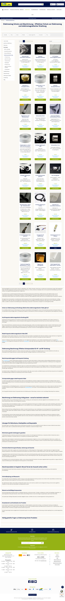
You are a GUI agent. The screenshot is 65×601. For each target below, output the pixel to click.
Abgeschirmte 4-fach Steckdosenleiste (25, 116)
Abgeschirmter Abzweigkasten (40, 265)
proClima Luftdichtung (7, 43)
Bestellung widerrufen (32, 594)
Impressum (57, 556)
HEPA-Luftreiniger (7, 49)
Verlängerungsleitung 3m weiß (40, 146)
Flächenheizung (6, 73)
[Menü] (63, 590)
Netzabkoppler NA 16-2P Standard (55, 235)
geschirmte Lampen (8, 58)
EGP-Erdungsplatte (55, 175)
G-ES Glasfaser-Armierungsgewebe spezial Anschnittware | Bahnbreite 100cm (55, 57)
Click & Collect (57, 564)
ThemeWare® (41, 598)
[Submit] (42, 543)
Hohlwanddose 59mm (40, 115)
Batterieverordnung (57, 561)
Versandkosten (30, 597)
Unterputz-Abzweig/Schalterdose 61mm (40, 57)
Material (23, 34)
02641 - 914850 (40, 557)
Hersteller (5, 34)
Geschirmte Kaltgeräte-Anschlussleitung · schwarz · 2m (55, 116)
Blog (4, 79)
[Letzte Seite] (32, 41)
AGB (40, 547)
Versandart (41, 34)
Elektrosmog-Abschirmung (8, 55)
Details (55, 248)
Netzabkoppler (7, 62)
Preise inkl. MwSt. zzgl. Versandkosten (25, 66)
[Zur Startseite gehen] (6, 4)
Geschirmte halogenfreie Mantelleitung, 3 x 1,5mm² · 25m (25, 265)
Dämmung (5, 45)
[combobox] (29, 4)
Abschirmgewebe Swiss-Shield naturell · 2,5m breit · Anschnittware (55, 265)
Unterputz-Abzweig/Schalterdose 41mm (55, 86)
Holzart (17, 34)
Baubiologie (6, 47)
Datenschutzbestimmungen (25, 547)
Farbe (12, 34)
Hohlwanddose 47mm (55, 145)
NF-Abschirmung (7, 64)
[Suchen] (42, 4)
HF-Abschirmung (7, 57)
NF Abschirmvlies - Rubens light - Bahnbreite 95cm (25, 205)
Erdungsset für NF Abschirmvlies (40, 235)
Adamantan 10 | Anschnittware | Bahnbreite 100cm (55, 205)
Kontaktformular (43, 560)
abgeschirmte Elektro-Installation (8, 67)
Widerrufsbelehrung (57, 559)
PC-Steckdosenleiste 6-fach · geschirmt (25, 235)
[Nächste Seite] (30, 41)
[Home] (2, 9)
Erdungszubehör (7, 69)
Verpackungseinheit (32, 34)
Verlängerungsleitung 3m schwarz (40, 205)
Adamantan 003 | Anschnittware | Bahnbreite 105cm (25, 57)
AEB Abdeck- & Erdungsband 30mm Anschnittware (25, 86)
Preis (47, 34)
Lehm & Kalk (6, 41)
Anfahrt (57, 555)
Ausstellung (6, 77)
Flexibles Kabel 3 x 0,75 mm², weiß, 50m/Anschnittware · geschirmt (40, 86)
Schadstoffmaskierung (7, 51)
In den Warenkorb (25, 69)
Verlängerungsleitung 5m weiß (25, 176)
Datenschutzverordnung (57, 563)
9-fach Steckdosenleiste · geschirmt (40, 176)
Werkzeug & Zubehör (7, 75)
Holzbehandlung (6, 71)
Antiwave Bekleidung (7, 53)
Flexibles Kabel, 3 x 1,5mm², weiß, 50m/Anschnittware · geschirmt (25, 146)
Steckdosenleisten (7, 60)
